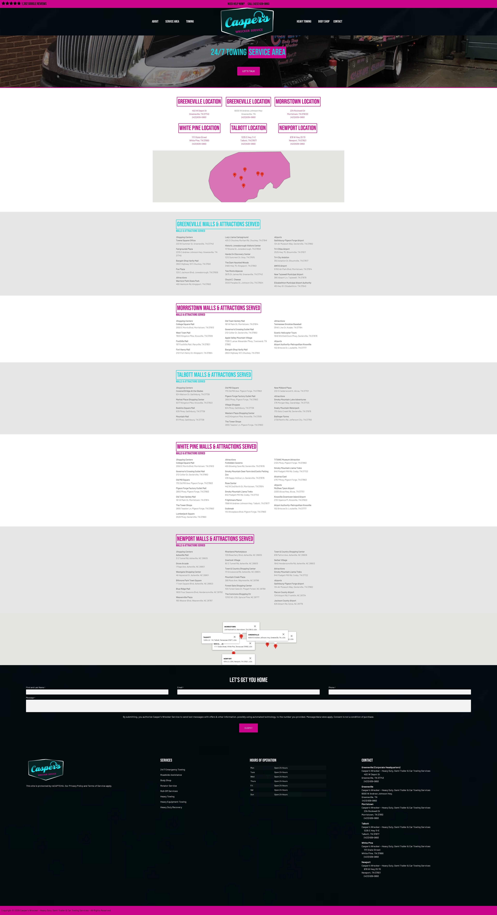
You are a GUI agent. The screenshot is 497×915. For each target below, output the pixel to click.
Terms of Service (96, 785)
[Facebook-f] (476, 3)
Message (30, 698)
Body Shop (324, 22)
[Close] (291, 636)
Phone (332, 687)
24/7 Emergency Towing (172, 769)
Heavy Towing (167, 796)
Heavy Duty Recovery (171, 807)
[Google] (488, 3)
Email (180, 687)
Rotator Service (168, 785)
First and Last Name (35, 687)
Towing (190, 22)
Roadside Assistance (171, 774)
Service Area (172, 22)
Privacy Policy (76, 785)
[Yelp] (493, 3)
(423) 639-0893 (261, 4)
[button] (262, 174)
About (155, 22)
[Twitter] (482, 3)
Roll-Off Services (169, 791)
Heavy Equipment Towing (173, 801)
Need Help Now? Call (240, 4)
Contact (337, 22)
